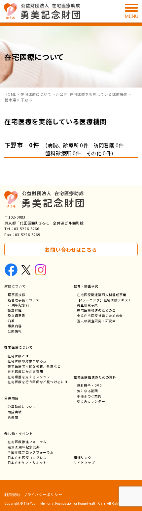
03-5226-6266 (26, 228)
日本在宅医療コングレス (27, 457)
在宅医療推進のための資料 (95, 377)
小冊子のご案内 (89, 396)
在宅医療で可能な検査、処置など (34, 366)
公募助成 (11, 398)
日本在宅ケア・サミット (27, 462)
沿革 (11, 321)
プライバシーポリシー (42, 494)
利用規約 (12, 494)
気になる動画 (87, 390)
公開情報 (15, 331)
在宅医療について (18, 347)
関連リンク (82, 457)
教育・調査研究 (86, 286)
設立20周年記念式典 (24, 447)
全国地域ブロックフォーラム (30, 452)
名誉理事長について (23, 300)
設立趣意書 (16, 315)
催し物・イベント (18, 433)
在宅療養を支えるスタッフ (29, 377)
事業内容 (15, 326)
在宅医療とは (18, 356)
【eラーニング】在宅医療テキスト (104, 300)
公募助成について (22, 406)
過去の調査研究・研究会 (96, 321)
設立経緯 (15, 310)
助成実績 (15, 412)
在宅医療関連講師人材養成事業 (101, 294)
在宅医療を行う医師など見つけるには (38, 382)
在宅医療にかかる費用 (25, 371)
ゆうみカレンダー (91, 401)
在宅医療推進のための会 (96, 310)
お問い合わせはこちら (71, 249)
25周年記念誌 (18, 305)
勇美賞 (13, 417)
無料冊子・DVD (89, 385)
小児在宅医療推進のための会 (100, 315)
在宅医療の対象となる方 (27, 361)
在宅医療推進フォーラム (27, 441)
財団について (14, 286)
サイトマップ (84, 462)
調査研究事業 (87, 305)
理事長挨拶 (16, 294)
